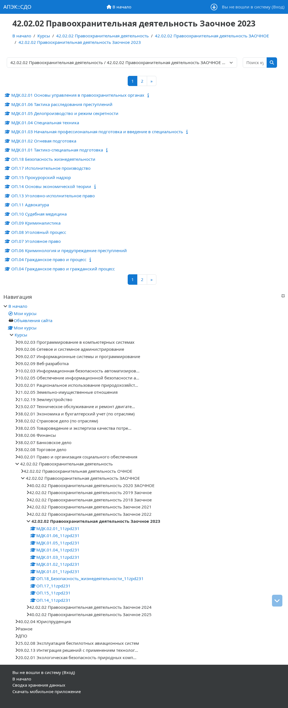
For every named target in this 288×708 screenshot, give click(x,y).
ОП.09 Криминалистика (35, 223)
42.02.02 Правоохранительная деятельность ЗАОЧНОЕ (212, 36)
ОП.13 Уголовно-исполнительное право (53, 195)
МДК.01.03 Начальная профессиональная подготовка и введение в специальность (97, 131)
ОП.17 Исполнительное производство (51, 168)
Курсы (43, 36)
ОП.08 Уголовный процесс (38, 232)
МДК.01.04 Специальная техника (45, 122)
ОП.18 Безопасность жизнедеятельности (53, 159)
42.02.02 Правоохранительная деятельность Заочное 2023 (80, 42)
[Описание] (149, 95)
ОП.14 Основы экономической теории (51, 186)
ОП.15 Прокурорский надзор (41, 177)
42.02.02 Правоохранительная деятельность (102, 36)
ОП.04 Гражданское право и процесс (48, 259)
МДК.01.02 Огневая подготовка (43, 141)
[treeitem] (144, 482)
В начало (21, 36)
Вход (278, 7)
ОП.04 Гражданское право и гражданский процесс (63, 269)
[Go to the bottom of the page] (277, 601)
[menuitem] (119, 7)
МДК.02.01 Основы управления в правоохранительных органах (77, 95)
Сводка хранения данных (38, 685)
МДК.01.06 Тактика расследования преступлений (61, 104)
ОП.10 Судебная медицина (39, 214)
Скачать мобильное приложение (46, 691)
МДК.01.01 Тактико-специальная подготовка (57, 150)
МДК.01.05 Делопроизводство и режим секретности (64, 113)
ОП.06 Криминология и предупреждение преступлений (69, 250)
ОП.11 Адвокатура (30, 204)
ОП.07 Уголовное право (36, 241)
